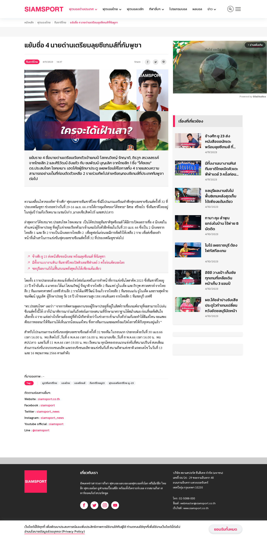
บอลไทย (65, 383)
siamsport (47, 405)
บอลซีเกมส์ (79, 383)
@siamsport (40, 430)
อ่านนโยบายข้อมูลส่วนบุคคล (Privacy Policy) (54, 531)
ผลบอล (197, 9)
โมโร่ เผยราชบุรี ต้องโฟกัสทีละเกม (221, 247)
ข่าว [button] (210, 9)
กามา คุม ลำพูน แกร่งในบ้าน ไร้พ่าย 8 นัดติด (221, 223)
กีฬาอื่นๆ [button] (155, 9)
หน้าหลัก (29, 22)
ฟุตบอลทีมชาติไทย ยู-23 (121, 383)
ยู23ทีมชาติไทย (49, 383)
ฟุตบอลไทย (44, 22)
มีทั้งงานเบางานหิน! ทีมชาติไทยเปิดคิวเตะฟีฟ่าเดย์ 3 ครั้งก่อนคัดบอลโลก (221, 169)
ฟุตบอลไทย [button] (111, 9)
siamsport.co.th (49, 399)
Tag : (29, 383)
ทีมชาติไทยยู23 (97, 383)
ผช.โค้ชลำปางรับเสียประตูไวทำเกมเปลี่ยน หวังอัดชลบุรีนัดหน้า (221, 305)
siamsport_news (48, 411)
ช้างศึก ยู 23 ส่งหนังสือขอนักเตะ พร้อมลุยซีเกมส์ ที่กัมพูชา (219, 141)
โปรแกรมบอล (178, 9)
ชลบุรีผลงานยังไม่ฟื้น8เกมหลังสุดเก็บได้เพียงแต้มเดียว (220, 196)
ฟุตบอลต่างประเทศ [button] (81, 9)
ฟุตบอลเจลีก (135, 9)
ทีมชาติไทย (60, 22)
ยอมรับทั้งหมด (225, 529)
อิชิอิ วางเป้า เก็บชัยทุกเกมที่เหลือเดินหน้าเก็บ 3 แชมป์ (220, 278)
